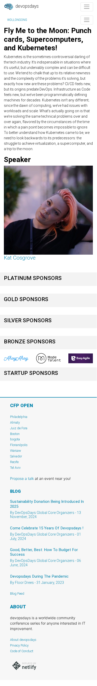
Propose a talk (22, 478)
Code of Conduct (21, 651)
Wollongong (17, 20)
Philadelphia (18, 417)
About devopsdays (23, 640)
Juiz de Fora (18, 428)
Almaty (15, 422)
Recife (14, 462)
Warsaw (15, 451)
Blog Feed (17, 593)
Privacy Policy (19, 645)
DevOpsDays (26, 6)
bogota (15, 439)
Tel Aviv (15, 468)
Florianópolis (19, 445)
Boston (15, 434)
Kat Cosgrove (20, 258)
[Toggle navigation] (86, 6)
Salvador (16, 456)
